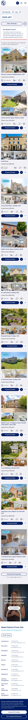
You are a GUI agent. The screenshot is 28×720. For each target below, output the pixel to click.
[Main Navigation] (17, 3)
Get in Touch (6, 635)
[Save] (25, 84)
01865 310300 (15, 641)
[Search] (21, 3)
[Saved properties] (25, 3)
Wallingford (4, 674)
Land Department (4, 689)
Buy (16, 12)
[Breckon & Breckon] (3, 3)
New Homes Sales (4, 684)
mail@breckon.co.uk (16, 695)
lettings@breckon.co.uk (17, 680)
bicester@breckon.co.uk (17, 661)
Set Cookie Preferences (14, 716)
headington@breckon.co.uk (18, 652)
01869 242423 (15, 660)
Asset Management (5, 694)
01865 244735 (15, 645)
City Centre (4, 646)
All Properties (6, 12)
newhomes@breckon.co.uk (18, 685)
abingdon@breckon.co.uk (17, 656)
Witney (3, 664)
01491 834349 (15, 674)
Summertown (5, 641)
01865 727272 (15, 693)
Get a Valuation (14, 608)
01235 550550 (15, 655)
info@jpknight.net (16, 675)
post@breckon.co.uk (16, 647)
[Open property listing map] (25, 23)
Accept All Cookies (14, 712)
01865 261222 (15, 683)
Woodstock (4, 669)
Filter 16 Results (12, 23)
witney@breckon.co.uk (17, 666)
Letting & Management (5, 679)
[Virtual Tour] (21, 127)
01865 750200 (15, 650)
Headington (4, 650)
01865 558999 (15, 688)
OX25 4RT (7, 17)
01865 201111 (14, 678)
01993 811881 (15, 669)
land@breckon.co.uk (16, 690)
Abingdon (4, 655)
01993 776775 (15, 664)
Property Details (12, 84)
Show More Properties (14, 574)
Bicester (3, 660)
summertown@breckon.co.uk (18, 642)
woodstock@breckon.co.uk (18, 670)
